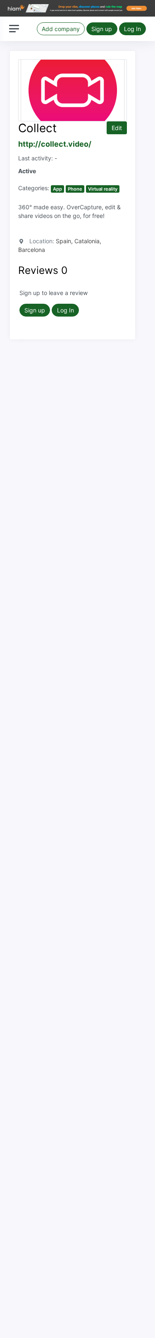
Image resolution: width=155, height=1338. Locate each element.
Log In (132, 28)
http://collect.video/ (54, 144)
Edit (117, 127)
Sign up (101, 28)
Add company (61, 28)
